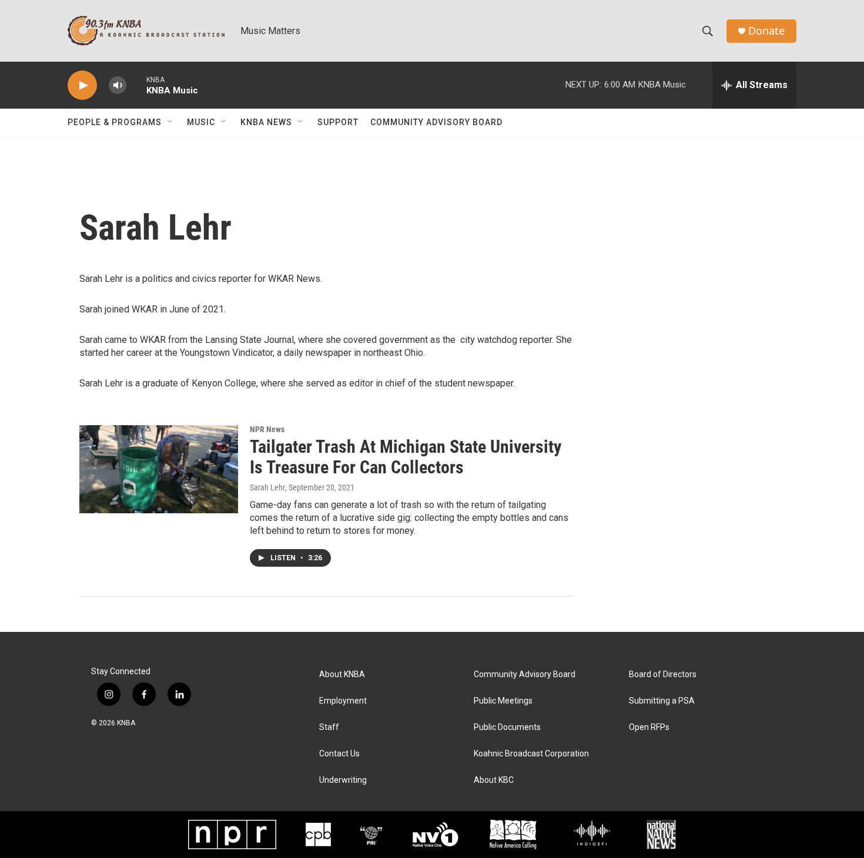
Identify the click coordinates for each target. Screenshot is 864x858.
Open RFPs (649, 727)
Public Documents (507, 727)
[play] (82, 85)
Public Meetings (503, 701)
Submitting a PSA (662, 701)
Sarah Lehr (267, 487)
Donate (766, 31)
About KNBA (342, 674)
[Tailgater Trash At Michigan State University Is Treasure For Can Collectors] (158, 469)
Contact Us (339, 753)
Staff (329, 727)
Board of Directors (662, 674)
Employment (343, 701)
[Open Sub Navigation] (170, 122)
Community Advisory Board (436, 122)
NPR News (267, 429)
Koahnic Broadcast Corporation (531, 753)
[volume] (118, 85)
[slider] (136, 85)
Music (201, 122)
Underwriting (343, 780)
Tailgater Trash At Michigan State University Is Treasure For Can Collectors (405, 456)
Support (338, 122)
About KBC (494, 780)
